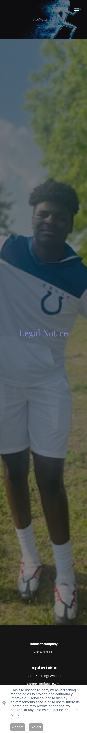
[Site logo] (43, 23)
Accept (17, 727)
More (15, 716)
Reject (36, 727)
